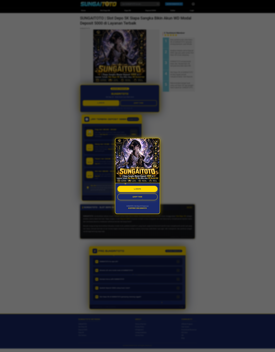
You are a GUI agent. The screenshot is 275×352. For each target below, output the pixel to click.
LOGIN (137, 189)
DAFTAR (137, 197)
